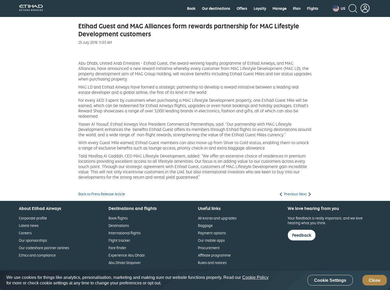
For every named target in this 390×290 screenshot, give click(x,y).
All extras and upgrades (217, 218)
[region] (195, 280)
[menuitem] (191, 8)
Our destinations (216, 8)
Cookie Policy (255, 277)
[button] (339, 8)
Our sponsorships (33, 240)
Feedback (301, 235)
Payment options (212, 232)
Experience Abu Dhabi (127, 255)
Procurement (209, 247)
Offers (242, 8)
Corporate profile (33, 218)
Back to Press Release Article (101, 194)
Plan (297, 8)
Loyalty (260, 8)
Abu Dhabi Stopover (125, 262)
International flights (125, 232)
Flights (312, 8)
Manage (279, 8)
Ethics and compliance (37, 255)
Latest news (28, 225)
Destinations (119, 225)
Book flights (118, 218)
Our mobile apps (211, 240)
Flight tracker (119, 240)
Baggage (205, 225)
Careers (25, 232)
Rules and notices (212, 262)
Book (191, 8)
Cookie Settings (330, 280)
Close (374, 280)
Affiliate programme (214, 255)
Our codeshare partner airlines (44, 247)
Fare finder (117, 247)
